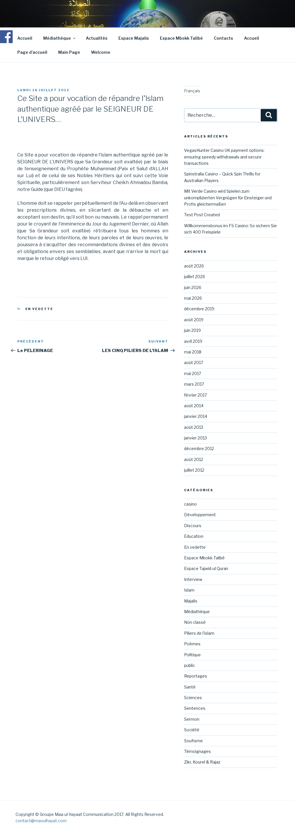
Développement (200, 514)
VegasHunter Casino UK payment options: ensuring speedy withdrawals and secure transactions (224, 157)
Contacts (223, 38)
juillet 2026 (194, 276)
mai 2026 (193, 298)
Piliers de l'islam (199, 633)
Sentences (194, 708)
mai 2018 (192, 351)
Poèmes (192, 643)
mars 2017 (194, 384)
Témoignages (197, 751)
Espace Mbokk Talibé (181, 38)
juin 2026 (192, 287)
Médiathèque (57, 38)
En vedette (39, 309)
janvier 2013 (195, 437)
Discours (192, 525)
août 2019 (193, 319)
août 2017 (193, 362)
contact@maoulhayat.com (41, 820)
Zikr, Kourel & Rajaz (202, 762)
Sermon (191, 719)
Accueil (24, 38)
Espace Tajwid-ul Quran (206, 568)
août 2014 (193, 405)
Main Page (69, 52)
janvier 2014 (195, 416)
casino (190, 504)
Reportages (195, 676)
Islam (189, 590)
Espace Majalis (133, 38)
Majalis (190, 600)
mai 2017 (192, 373)
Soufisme (193, 740)
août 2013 (193, 427)
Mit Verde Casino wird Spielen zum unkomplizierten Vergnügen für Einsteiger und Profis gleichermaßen (228, 197)
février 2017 (195, 395)
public (189, 665)
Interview (193, 579)
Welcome (100, 52)
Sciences (193, 697)
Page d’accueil (32, 52)
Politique (192, 654)
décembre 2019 (199, 308)
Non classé (195, 622)
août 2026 (194, 265)
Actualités (96, 38)
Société (191, 729)
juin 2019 (192, 330)
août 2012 (193, 459)
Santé (190, 686)
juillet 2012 (194, 470)
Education (193, 536)
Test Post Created (202, 214)
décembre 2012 (199, 448)
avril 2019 (193, 341)
